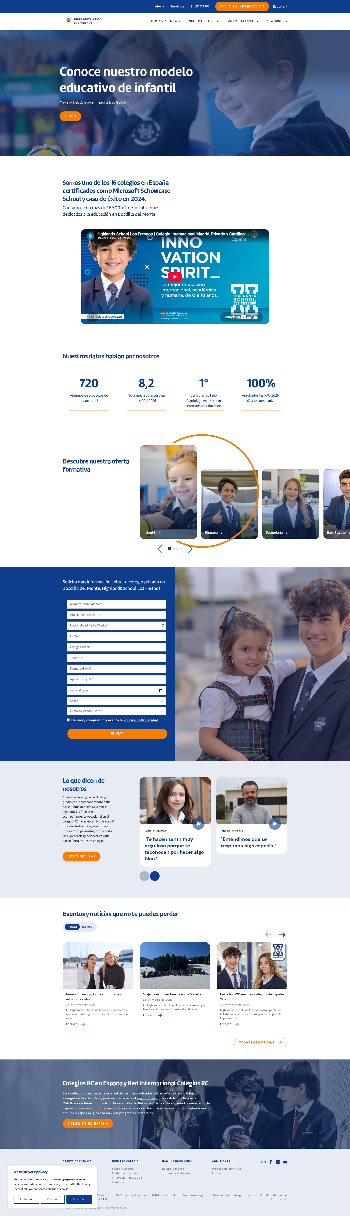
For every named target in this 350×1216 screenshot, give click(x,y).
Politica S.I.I (279, 1199)
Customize (26, 1199)
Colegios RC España (87, 1123)
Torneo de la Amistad (177, 1173)
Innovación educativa (127, 1177)
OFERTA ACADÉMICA (163, 21)
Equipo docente (173, 1168)
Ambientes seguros (195, 1195)
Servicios (177, 6)
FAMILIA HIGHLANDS (241, 21)
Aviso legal (104, 1195)
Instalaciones (121, 1182)
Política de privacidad (131, 1195)
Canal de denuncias (273, 1195)
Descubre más (81, 856)
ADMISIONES (275, 21)
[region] (52, 1186)
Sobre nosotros (122, 1168)
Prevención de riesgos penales (234, 1195)
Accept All (79, 1199)
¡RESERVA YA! (76, 108)
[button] (340, 92)
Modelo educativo (124, 1173)
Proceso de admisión (226, 1168)
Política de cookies (165, 1195)
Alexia (159, 6)
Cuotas (217, 1173)
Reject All (52, 1199)
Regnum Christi (147, 1098)
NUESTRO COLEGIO (202, 21)
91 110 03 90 (199, 6)
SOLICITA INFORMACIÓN (242, 6)
